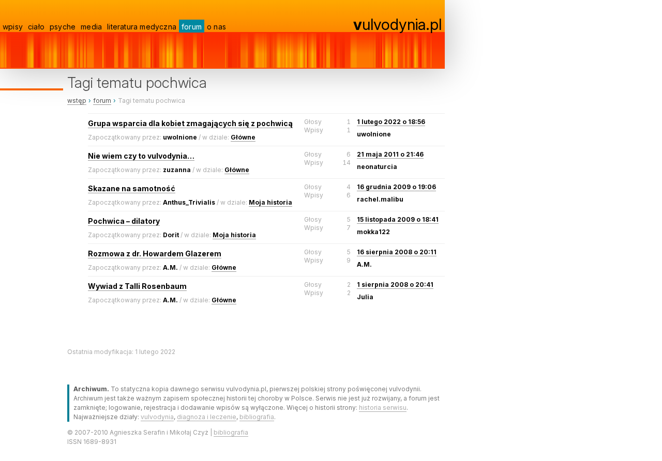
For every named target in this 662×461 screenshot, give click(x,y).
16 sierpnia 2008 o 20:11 (397, 252)
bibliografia (256, 417)
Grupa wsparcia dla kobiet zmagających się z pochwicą (190, 123)
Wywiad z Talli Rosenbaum (137, 286)
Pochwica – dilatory (124, 221)
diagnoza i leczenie (206, 417)
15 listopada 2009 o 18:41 (398, 219)
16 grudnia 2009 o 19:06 (396, 187)
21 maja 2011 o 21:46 (390, 154)
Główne (243, 137)
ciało (36, 26)
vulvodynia (157, 417)
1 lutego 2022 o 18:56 (391, 122)
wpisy (13, 26)
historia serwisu (383, 407)
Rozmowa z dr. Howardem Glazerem (154, 253)
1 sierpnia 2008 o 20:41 (395, 284)
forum (192, 26)
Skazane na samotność (131, 188)
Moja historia (270, 202)
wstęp (76, 100)
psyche (63, 26)
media (91, 26)
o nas (216, 26)
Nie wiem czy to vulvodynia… (141, 155)
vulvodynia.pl (397, 24)
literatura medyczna (141, 26)
